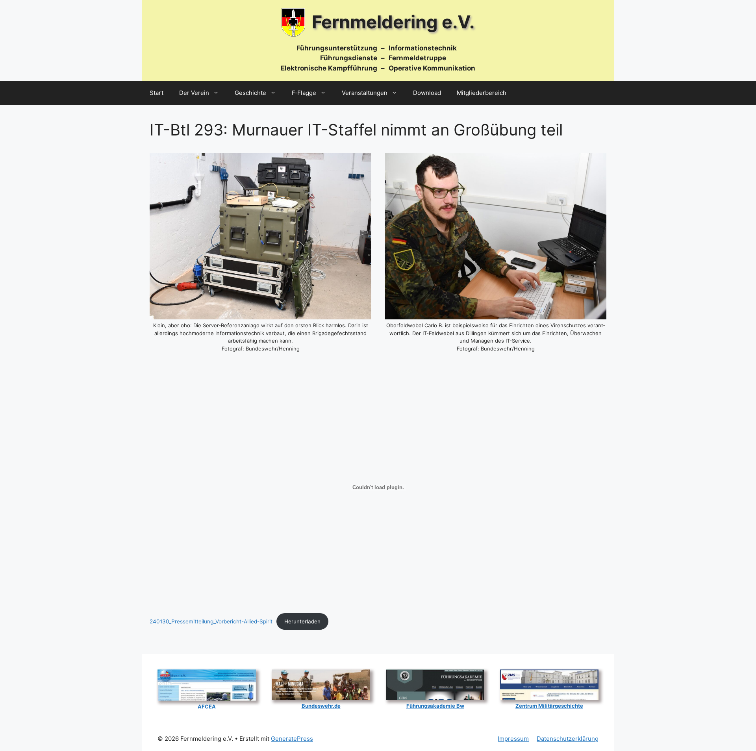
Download (427, 92)
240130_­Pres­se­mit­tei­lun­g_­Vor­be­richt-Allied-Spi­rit (211, 621)
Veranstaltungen (364, 92)
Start (156, 92)
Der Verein (194, 92)
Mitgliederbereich (481, 92)
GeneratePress (292, 738)
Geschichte (250, 92)
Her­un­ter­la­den (302, 621)
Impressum (513, 738)
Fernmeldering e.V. (393, 22)
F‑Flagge (304, 92)
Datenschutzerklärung (567, 738)
